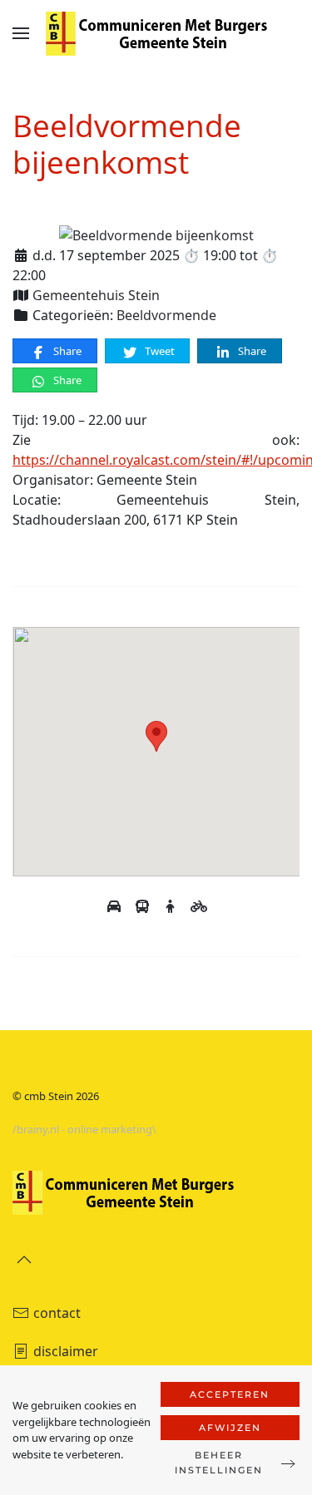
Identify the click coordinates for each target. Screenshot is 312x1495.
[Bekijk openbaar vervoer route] (144, 906)
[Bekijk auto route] (116, 906)
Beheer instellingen (219, 1462)
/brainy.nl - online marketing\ (84, 1129)
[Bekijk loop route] (172, 906)
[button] (20, 33)
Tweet (158, 350)
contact (57, 1313)
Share (66, 350)
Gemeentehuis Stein (96, 295)
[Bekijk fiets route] (198, 906)
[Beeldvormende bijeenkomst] (156, 234)
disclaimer (65, 1351)
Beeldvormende (166, 315)
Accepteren (230, 1394)
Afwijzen (230, 1427)
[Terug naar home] (156, 33)
